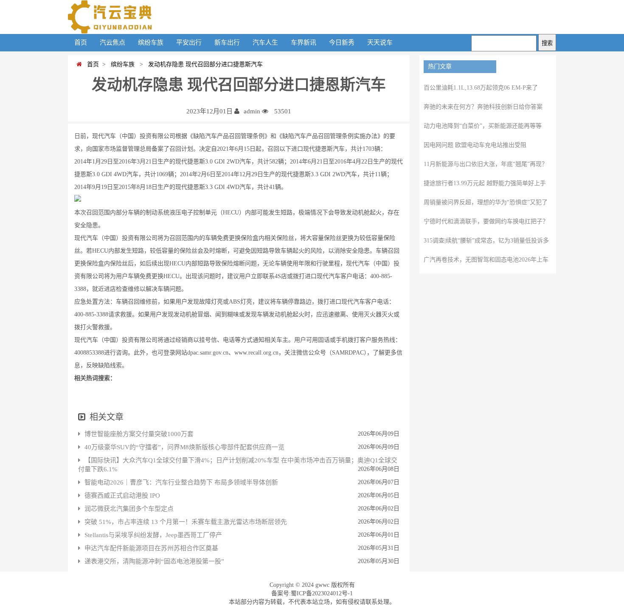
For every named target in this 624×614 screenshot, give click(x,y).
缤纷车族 (150, 42)
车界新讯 (303, 42)
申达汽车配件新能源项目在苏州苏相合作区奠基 (151, 548)
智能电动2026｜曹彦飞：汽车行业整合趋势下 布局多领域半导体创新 (181, 482)
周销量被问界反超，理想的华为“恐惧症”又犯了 (486, 202)
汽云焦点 (112, 42)
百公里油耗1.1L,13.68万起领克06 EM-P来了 (481, 87)
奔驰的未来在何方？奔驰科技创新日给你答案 (483, 107)
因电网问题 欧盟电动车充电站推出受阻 (475, 145)
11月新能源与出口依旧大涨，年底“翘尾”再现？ (486, 164)
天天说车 (380, 42)
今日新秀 (341, 42)
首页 (80, 42)
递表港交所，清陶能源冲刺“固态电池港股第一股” (154, 561)
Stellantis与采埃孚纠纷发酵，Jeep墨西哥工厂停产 (153, 535)
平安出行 (189, 42)
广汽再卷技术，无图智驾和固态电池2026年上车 (486, 259)
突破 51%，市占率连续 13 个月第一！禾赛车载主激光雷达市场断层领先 (185, 521)
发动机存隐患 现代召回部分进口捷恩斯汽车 (204, 64)
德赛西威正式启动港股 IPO (122, 495)
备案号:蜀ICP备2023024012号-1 (312, 593)
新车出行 (227, 42)
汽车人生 (265, 42)
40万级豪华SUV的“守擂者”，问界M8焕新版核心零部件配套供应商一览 (184, 447)
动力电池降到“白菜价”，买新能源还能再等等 (483, 126)
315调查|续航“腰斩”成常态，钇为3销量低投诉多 (486, 240)
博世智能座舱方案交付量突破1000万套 (139, 434)
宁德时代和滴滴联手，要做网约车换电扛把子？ (486, 221)
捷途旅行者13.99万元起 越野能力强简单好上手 (485, 183)
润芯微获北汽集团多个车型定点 (129, 508)
